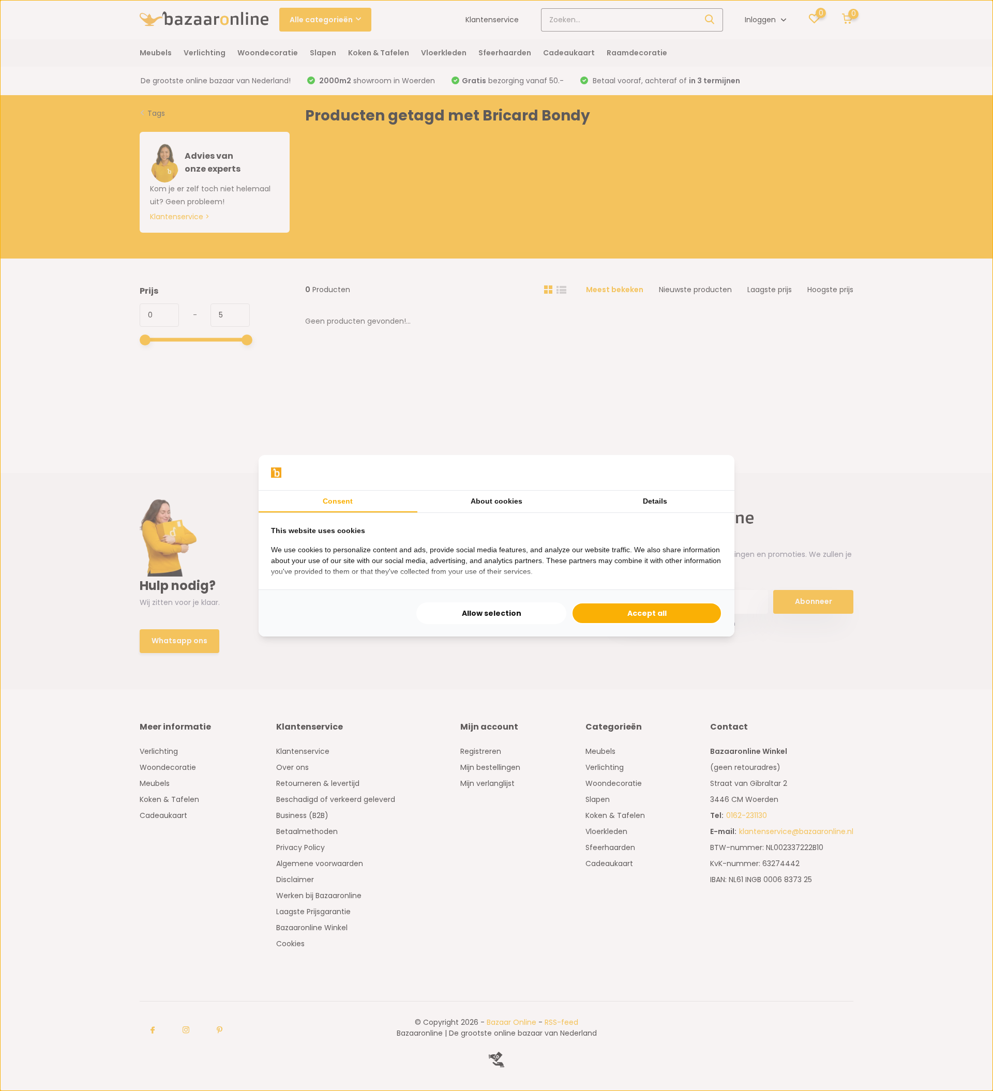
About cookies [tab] (496, 501)
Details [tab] (655, 501)
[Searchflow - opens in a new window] (709, 472)
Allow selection (491, 613)
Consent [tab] (338, 501)
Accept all (647, 613)
